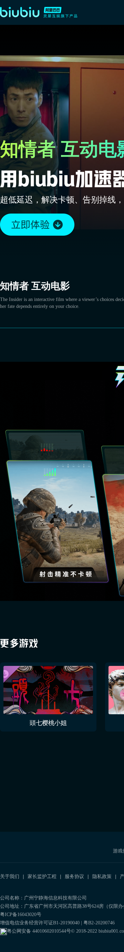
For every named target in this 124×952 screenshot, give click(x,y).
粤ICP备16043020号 (20, 914)
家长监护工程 (42, 876)
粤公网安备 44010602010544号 (39, 931)
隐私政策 (102, 876)
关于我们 (9, 876)
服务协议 (74, 876)
